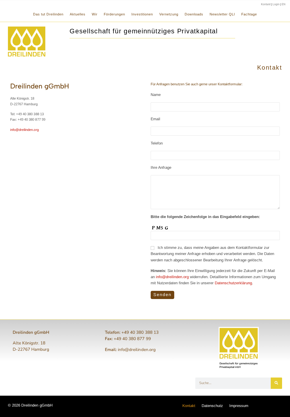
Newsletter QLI (222, 14)
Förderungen (114, 14)
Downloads (194, 14)
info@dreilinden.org (24, 130)
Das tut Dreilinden (48, 14)
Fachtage (249, 14)
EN (283, 4)
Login (276, 4)
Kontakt (265, 4)
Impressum (238, 406)
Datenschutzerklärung (233, 283)
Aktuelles (77, 14)
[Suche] (276, 383)
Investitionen (142, 14)
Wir (94, 14)
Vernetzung (168, 14)
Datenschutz (212, 406)
